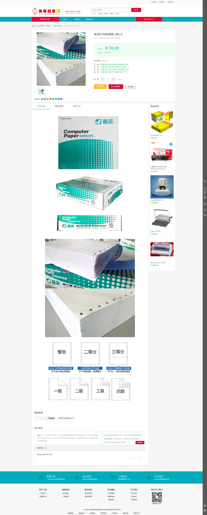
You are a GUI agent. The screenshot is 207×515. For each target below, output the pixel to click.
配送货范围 (88, 493)
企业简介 (134, 496)
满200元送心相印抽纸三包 (118, 69)
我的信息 (170, 2)
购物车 (149, 19)
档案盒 (111, 13)
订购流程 (66, 496)
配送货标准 (88, 496)
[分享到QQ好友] (50, 99)
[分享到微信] (53, 99)
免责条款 (70, 513)
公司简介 (115, 513)
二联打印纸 (56, 26)
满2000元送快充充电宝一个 (119, 67)
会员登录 (154, 2)
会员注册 (161, 2)
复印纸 (100, 13)
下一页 (139, 458)
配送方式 (137, 513)
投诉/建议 (111, 493)
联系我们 (111, 500)
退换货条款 (111, 496)
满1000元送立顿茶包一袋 (118, 64)
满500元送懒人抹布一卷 (118, 72)
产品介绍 (41, 106)
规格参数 (59, 106)
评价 (77, 106)
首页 (65, 19)
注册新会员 (43, 496)
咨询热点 (92, 513)
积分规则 (66, 493)
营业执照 (134, 500)
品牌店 (77, 19)
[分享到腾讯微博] (56, 99)
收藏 (130, 87)
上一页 (130, 458)
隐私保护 (81, 513)
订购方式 (43, 493)
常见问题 (134, 493)
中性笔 (117, 13)
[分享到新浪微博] (48, 99)
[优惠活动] (104, 64)
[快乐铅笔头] (57, 11)
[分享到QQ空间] (45, 99)
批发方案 (126, 513)
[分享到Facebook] (61, 99)
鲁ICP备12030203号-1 (113, 509)
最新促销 (89, 19)
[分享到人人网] (59, 99)
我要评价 (140, 442)
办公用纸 (40, 26)
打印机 (106, 13)
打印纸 (48, 26)
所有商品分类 (45, 19)
